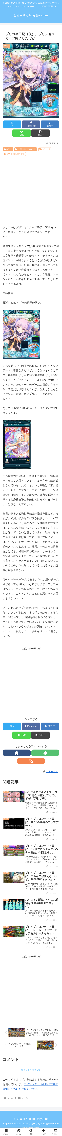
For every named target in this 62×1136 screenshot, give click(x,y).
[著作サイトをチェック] (17, 753)
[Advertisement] (31, 189)
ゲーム (9, 149)
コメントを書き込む (31, 1070)
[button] (40, 133)
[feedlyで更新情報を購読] (45, 753)
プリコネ (46, 149)
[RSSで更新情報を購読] (31, 761)
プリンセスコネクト (27, 149)
